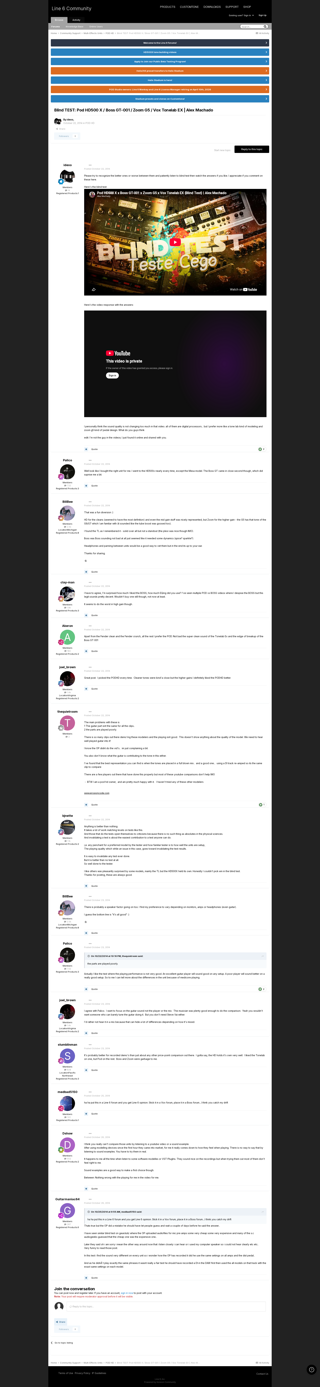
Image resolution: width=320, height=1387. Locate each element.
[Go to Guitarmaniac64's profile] (67, 1210)
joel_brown (67, 667)
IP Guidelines (99, 1373)
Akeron (67, 626)
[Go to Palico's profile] (67, 471)
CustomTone (189, 7)
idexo (70, 119)
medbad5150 (68, 1092)
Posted (97, 168)
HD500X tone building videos (160, 52)
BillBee (67, 501)
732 (68, 485)
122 (68, 1117)
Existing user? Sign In (240, 15)
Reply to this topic (251, 149)
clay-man (67, 582)
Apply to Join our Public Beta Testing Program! (160, 61)
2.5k (68, 526)
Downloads (212, 7)
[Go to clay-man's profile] (67, 593)
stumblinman (67, 1044)
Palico (67, 460)
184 (68, 651)
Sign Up (262, 15)
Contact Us (262, 1373)
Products (167, 7)
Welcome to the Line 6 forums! (160, 42)
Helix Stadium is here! (160, 80)
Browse (59, 19)
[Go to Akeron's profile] (67, 637)
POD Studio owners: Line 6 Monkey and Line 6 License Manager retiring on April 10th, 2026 (160, 89)
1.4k (68, 692)
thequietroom (67, 711)
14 (68, 190)
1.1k (68, 841)
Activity (76, 19)
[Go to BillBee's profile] (67, 513)
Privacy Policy (82, 1373)
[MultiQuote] (86, 449)
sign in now (127, 1293)
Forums (55, 26)
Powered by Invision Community (160, 1382)
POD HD (90, 123)
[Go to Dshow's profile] (67, 1144)
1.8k (68, 607)
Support (232, 7)
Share (61, 128)
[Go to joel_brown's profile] (67, 678)
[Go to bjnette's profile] (67, 827)
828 (68, 1069)
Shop (247, 7)
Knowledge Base (74, 26)
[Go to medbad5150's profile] (67, 1103)
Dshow (67, 1133)
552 (68, 1158)
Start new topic (222, 150)
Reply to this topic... (83, 1306)
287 (68, 1224)
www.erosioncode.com (96, 793)
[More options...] (90, 165)
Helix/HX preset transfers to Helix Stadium (160, 70)
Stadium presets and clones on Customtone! (160, 98)
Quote (94, 449)
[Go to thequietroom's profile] (67, 722)
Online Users (96, 26)
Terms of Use (65, 1373)
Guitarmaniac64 (67, 1199)
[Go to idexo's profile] (58, 121)
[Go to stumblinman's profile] (67, 1055)
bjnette (67, 815)
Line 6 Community (72, 8)
